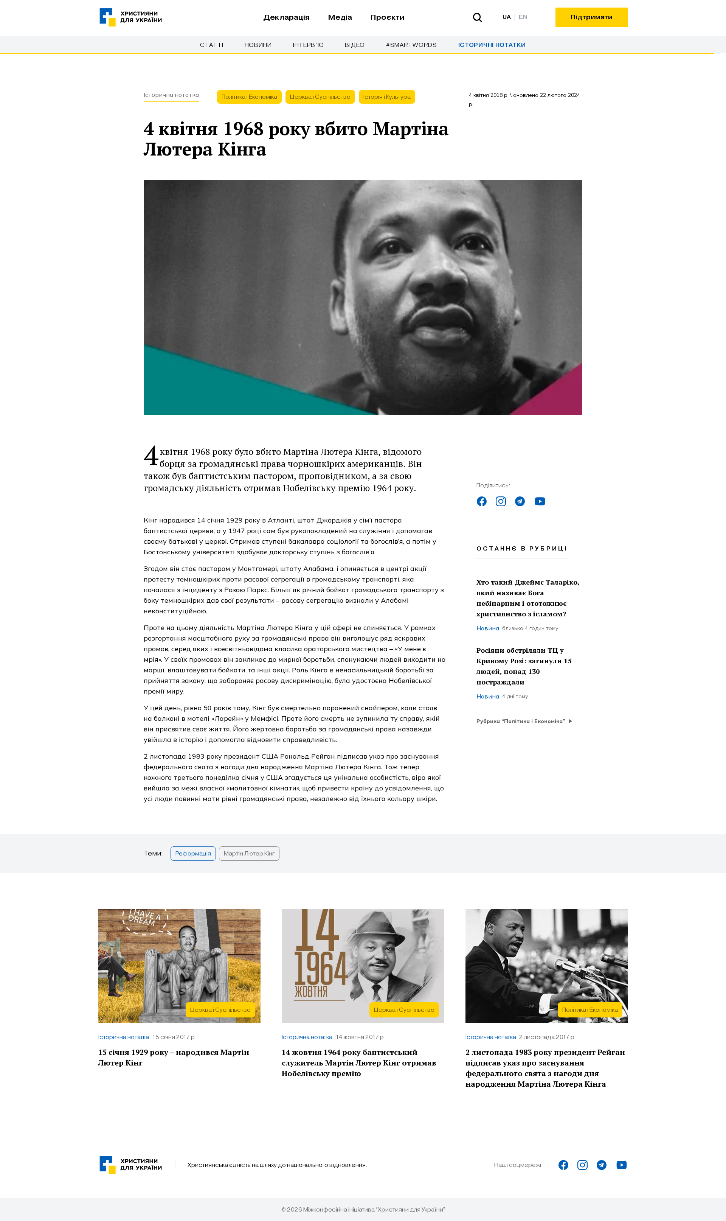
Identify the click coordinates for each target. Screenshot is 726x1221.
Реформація (193, 854)
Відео (355, 45)
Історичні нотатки (492, 45)
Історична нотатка (171, 94)
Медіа (340, 17)
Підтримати (592, 17)
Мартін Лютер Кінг (249, 854)
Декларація (286, 17)
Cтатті (211, 45)
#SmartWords (411, 45)
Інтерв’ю (308, 45)
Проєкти (387, 17)
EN (523, 17)
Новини (258, 45)
